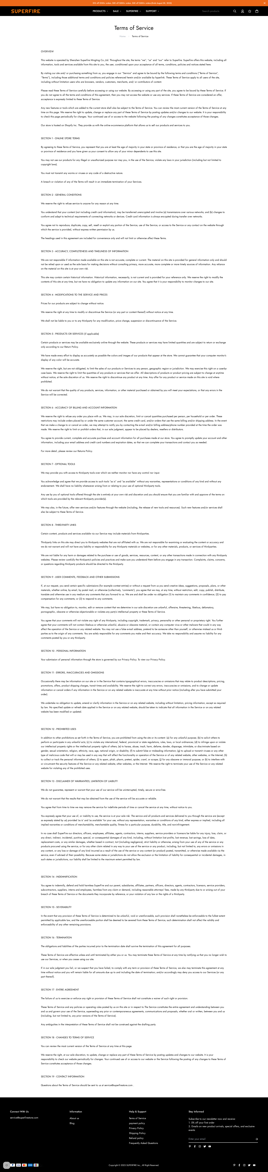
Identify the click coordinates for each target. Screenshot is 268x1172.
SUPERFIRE (132, 11)
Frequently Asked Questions (143, 1143)
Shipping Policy (137, 1133)
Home (123, 36)
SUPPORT (151, 11)
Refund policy (136, 1138)
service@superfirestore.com (24, 1117)
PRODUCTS (99, 11)
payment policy (137, 1123)
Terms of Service (137, 1118)
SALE (116, 11)
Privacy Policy (136, 1128)
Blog (72, 1123)
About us (74, 1118)
